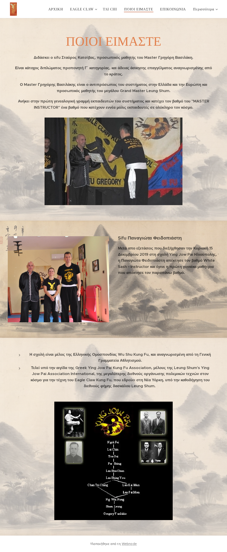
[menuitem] (57, 9)
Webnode (129, 544)
